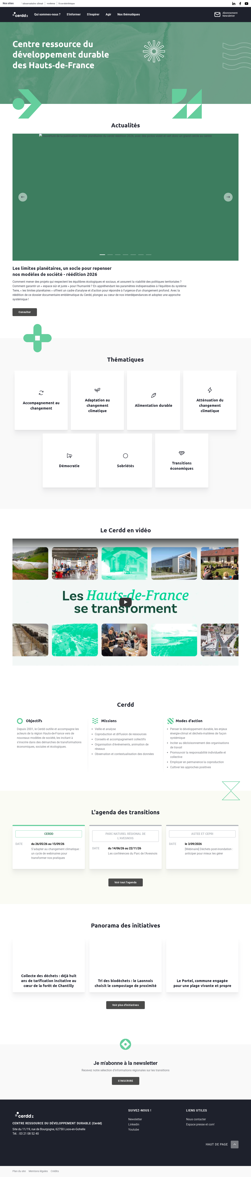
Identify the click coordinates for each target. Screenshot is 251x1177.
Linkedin (133, 1124)
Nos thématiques (128, 14)
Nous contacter (196, 1119)
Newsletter (135, 1119)
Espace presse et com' (200, 1124)
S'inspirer (93, 14)
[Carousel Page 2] (110, 254)
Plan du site (19, 1171)
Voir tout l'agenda (125, 882)
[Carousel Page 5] (133, 254)
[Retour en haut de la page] (235, 1144)
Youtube (133, 1129)
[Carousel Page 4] (125, 254)
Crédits (55, 1171)
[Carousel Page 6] (141, 254)
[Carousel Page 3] (118, 254)
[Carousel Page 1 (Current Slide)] (102, 254)
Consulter (28, 313)
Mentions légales (38, 1171)
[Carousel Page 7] (148, 254)
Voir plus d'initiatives (125, 1005)
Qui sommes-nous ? (47, 14)
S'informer (74, 14)
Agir (108, 14)
